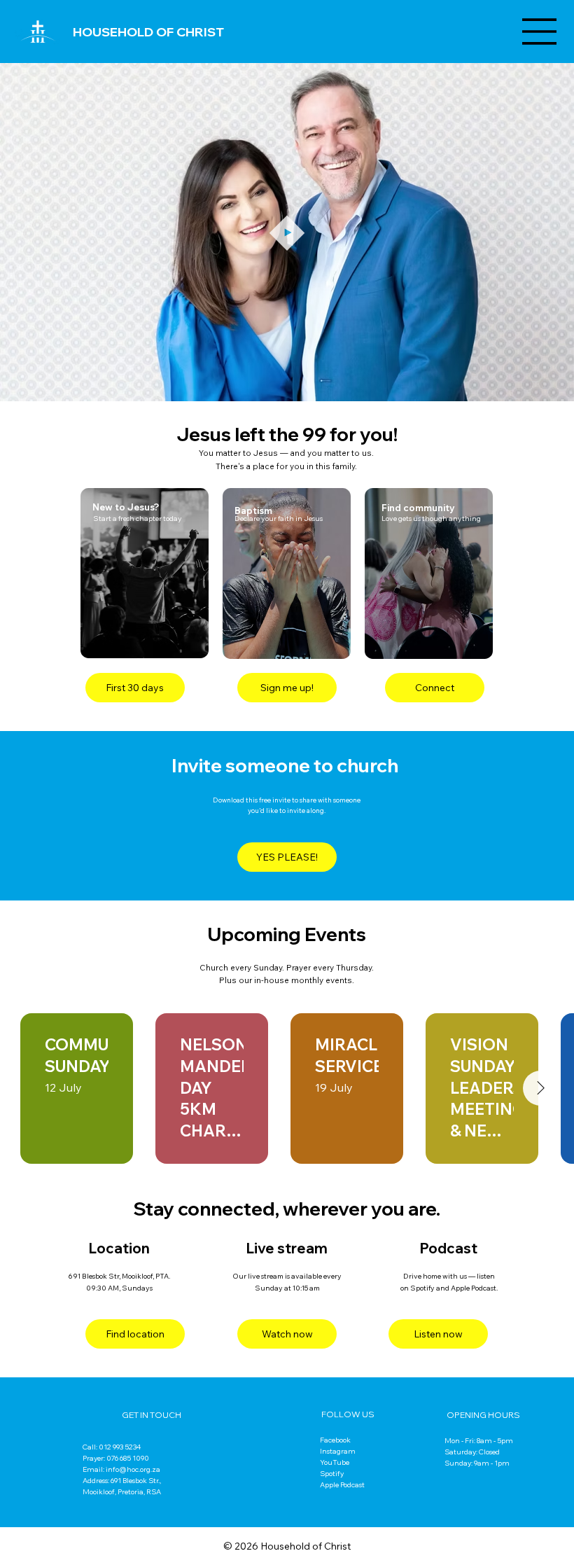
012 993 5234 (120, 1447)
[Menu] (539, 31)
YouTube (334, 1462)
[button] (549, 384)
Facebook (336, 1440)
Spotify (332, 1473)
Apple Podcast (342, 1484)
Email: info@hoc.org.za (121, 1469)
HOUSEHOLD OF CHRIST (148, 32)
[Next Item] (540, 1088)
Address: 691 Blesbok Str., (122, 1480)
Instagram (338, 1451)
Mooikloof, (99, 1491)
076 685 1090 (127, 1458)
